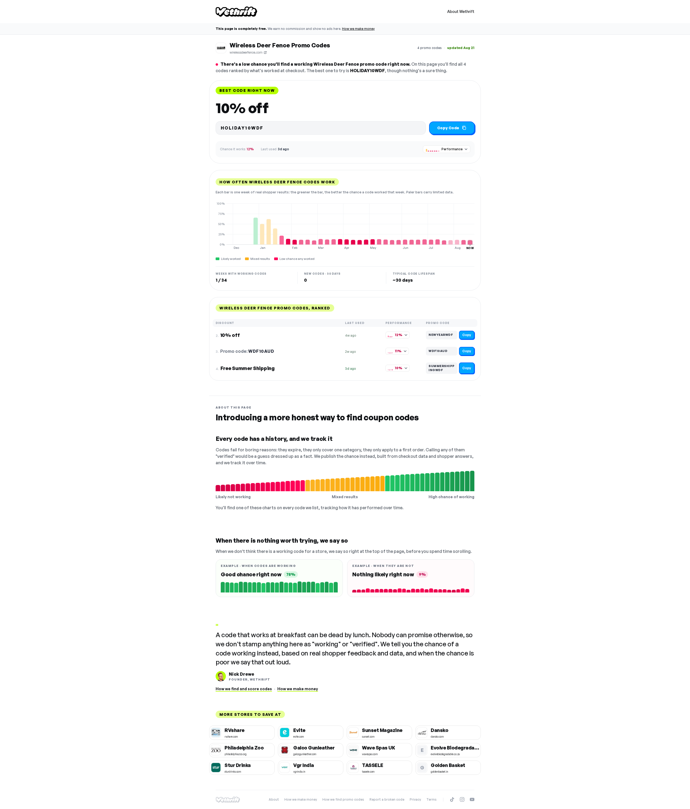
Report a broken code (387, 799)
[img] (345, 226)
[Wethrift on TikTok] (452, 799)
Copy (466, 335)
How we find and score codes (244, 688)
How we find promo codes (343, 799)
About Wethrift (460, 11)
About (274, 799)
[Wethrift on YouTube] (472, 799)
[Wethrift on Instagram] (462, 799)
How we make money (358, 29)
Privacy (415, 799)
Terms (431, 799)
